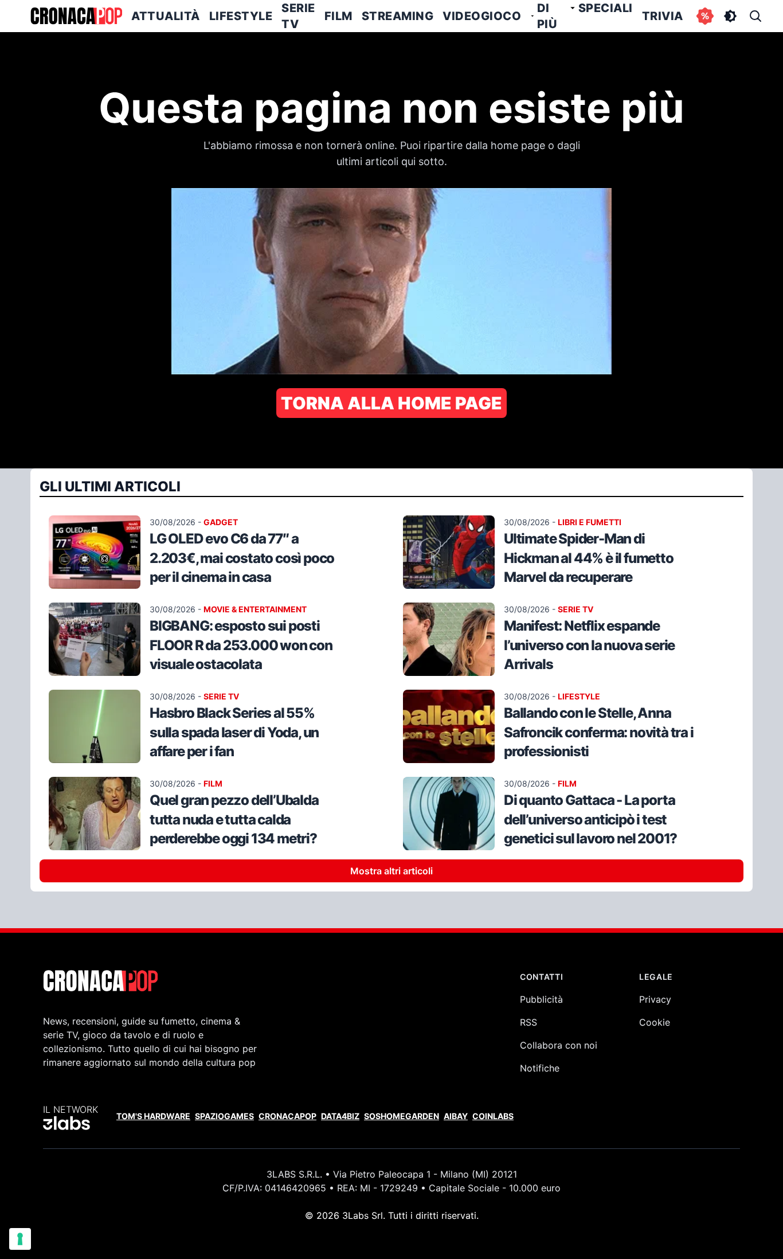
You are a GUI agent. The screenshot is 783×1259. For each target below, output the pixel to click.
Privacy (655, 999)
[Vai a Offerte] (705, 16)
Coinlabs (493, 1116)
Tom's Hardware (153, 1116)
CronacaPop (287, 1116)
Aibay (456, 1116)
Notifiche (539, 1068)
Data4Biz (340, 1116)
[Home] (76, 16)
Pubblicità (541, 999)
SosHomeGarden (401, 1116)
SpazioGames (224, 1116)
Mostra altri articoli (391, 871)
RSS (528, 1022)
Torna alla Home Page (391, 403)
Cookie (654, 1022)
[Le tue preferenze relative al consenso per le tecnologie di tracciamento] (20, 1239)
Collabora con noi (558, 1045)
